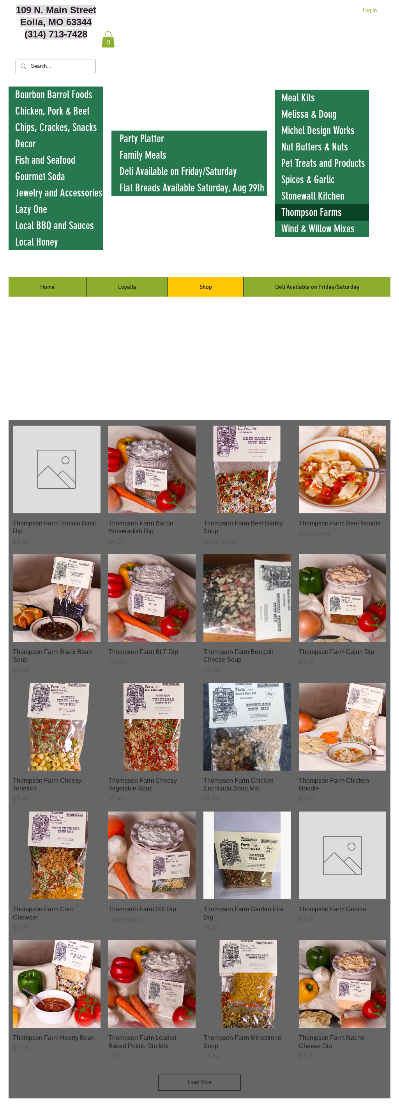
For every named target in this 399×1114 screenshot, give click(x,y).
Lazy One (31, 209)
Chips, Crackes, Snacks (56, 127)
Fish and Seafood (45, 160)
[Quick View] (57, 469)
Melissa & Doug (309, 114)
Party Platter (142, 139)
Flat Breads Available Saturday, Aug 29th (192, 188)
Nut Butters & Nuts (314, 147)
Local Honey (36, 242)
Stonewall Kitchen (312, 196)
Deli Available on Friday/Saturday (178, 171)
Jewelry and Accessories (58, 193)
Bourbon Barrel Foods (53, 94)
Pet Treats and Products (323, 163)
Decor (25, 144)
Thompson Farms (311, 212)
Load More (200, 1082)
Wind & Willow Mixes (318, 229)
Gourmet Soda (40, 176)
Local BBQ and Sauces (54, 225)
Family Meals (143, 155)
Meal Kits (298, 98)
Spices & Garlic (308, 179)
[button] (108, 39)
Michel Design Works (318, 130)
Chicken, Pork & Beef (52, 111)
